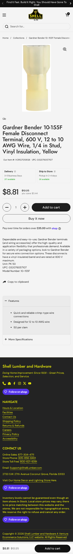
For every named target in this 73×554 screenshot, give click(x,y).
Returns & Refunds (13, 425)
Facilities (8, 412)
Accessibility (10, 438)
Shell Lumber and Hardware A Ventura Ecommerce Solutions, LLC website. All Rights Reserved (35, 535)
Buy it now (36, 218)
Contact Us (9, 416)
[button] (67, 15)
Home (5, 37)
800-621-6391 (28, 461)
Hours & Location (13, 408)
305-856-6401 (27, 458)
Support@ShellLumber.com (26, 468)
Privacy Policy (11, 434)
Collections (18, 37)
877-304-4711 (26, 454)
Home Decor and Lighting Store (32, 480)
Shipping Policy (12, 421)
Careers (7, 430)
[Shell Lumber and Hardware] (35, 15)
